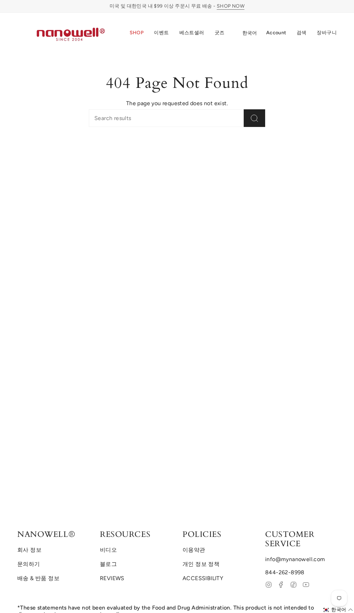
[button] (136, 33)
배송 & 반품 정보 (38, 578)
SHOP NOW (230, 6)
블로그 (108, 564)
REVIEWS (112, 578)
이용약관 (194, 550)
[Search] (254, 118)
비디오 (108, 550)
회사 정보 (29, 550)
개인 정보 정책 (201, 564)
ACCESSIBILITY (203, 578)
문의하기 (28, 564)
